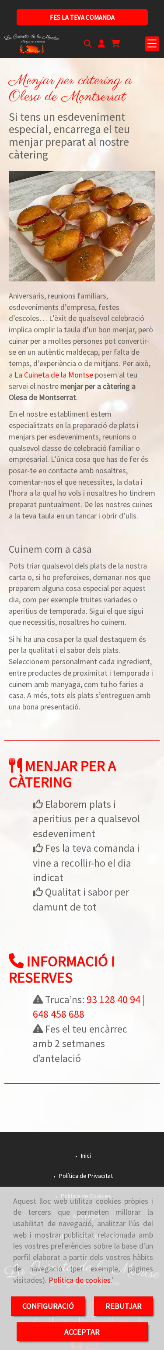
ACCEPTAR (82, 1332)
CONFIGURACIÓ (48, 1306)
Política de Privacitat (85, 1176)
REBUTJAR (123, 1306)
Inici (85, 1155)
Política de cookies (80, 1280)
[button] (101, 44)
